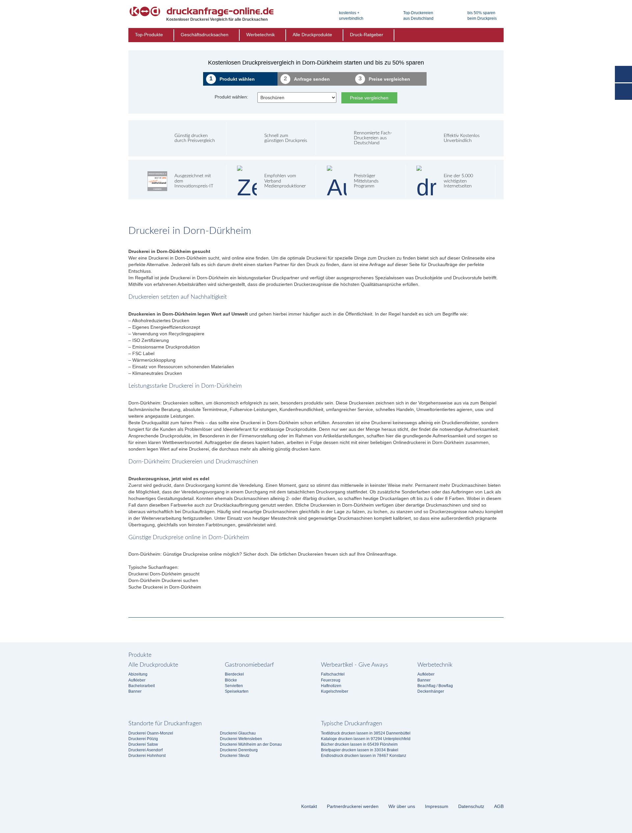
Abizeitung (137, 674)
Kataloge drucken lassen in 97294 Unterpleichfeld (365, 738)
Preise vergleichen (369, 97)
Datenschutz (471, 806)
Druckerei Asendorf (145, 750)
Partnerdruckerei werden (353, 806)
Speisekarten (237, 691)
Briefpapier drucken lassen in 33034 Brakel (359, 750)
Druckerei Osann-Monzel (150, 733)
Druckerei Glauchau (238, 733)
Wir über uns (401, 806)
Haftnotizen (331, 685)
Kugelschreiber (334, 691)
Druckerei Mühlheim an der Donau (251, 744)
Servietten (234, 685)
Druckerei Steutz (235, 755)
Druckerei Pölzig (143, 738)
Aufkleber (136, 680)
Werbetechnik (260, 34)
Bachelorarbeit (141, 685)
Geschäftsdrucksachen (204, 34)
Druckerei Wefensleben (241, 738)
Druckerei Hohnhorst (147, 755)
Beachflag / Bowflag (435, 685)
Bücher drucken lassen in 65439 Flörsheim (359, 744)
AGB (499, 806)
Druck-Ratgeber (366, 34)
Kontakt (309, 806)
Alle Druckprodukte (312, 34)
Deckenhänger (430, 691)
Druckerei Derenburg (239, 750)
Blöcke (231, 680)
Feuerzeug (330, 680)
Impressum (436, 806)
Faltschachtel (333, 674)
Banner (135, 691)
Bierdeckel (234, 674)
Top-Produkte (149, 34)
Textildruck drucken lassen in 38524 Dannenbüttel (365, 733)
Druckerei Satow (143, 744)
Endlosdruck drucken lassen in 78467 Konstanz (363, 755)
